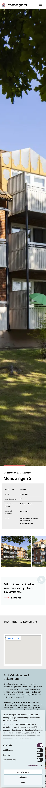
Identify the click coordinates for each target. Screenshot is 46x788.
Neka (23, 783)
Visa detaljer (33, 765)
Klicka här (16, 598)
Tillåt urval (23, 777)
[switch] (40, 750)
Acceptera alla (23, 772)
